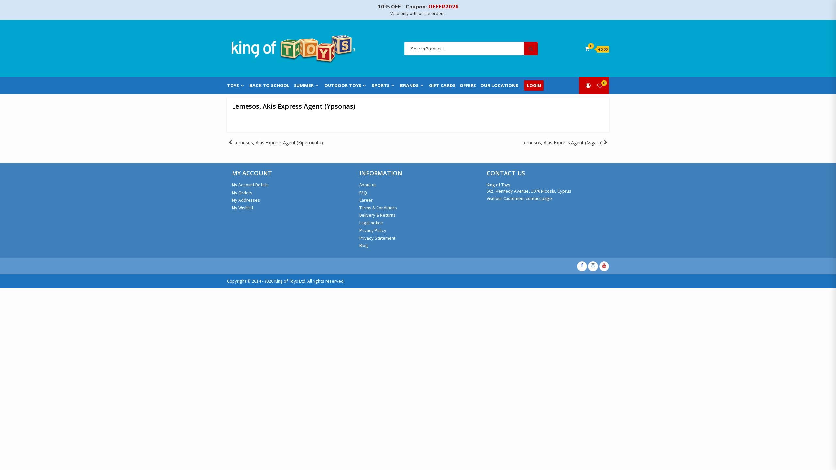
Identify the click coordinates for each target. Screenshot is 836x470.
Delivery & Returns (377, 215)
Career (366, 200)
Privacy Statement (377, 238)
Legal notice (371, 223)
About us (368, 185)
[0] (600, 85)
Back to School (269, 85)
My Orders (242, 193)
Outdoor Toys (342, 85)
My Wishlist (242, 208)
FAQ (363, 193)
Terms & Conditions (378, 208)
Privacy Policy (372, 230)
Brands (409, 85)
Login (534, 85)
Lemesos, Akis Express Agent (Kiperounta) (278, 142)
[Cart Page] (587, 48)
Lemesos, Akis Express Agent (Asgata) (562, 142)
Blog (363, 245)
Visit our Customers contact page (519, 198)
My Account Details (250, 185)
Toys (233, 85)
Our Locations (499, 85)
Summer (304, 85)
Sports (381, 85)
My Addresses (246, 200)
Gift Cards (442, 85)
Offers (468, 85)
